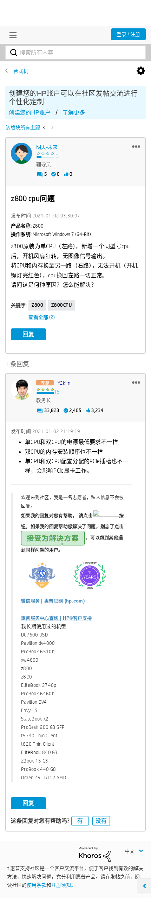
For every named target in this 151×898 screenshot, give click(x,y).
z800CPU (61, 305)
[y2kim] (21, 389)
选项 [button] (141, 71)
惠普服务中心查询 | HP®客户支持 (56, 618)
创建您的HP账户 (30, 113)
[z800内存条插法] (52, 127)
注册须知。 (63, 885)
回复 (28, 334)
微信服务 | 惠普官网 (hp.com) (53, 601)
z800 (37, 305)
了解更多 (74, 113)
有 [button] (80, 820)
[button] (136, 146)
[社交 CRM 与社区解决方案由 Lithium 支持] (95, 854)
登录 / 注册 (128, 34)
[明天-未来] (21, 153)
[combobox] (75, 53)
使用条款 (36, 885)
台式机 (20, 71)
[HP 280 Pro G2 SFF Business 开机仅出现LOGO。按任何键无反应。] (44, 127)
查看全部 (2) (41, 317)
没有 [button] (101, 820)
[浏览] (11, 35)
